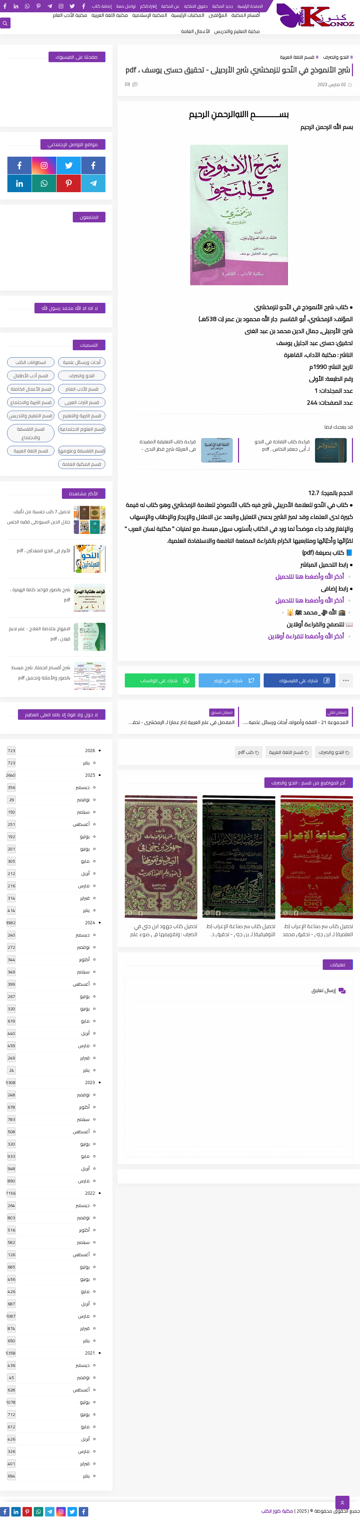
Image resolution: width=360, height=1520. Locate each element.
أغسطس (81, 824)
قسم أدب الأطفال (30, 375)
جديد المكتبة (222, 6)
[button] (299, 680)
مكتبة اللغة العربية (109, 15)
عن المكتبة (170, 6)
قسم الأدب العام (81, 389)
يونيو (85, 848)
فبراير (85, 898)
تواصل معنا (126, 6)
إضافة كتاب (102, 6)
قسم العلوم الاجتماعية (81, 429)
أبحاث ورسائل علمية (82, 362)
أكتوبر (84, 959)
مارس (84, 885)
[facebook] (83, 6)
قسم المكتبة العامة (81, 464)
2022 (90, 1193)
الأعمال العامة (195, 31)
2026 (90, 750)
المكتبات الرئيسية (187, 15)
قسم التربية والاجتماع (31, 402)
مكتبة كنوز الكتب (277, 1511)
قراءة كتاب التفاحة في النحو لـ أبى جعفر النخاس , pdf (282, 445)
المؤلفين (217, 15)
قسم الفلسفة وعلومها (82, 450)
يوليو (85, 836)
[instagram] (61, 6)
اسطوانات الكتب (30, 362)
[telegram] (49, 6)
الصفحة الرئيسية (250, 6)
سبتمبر (83, 812)
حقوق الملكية (196, 6)
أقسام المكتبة (245, 15)
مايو (85, 861)
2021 (90, 1353)
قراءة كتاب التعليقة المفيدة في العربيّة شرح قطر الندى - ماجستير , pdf (168, 445)
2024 (90, 922)
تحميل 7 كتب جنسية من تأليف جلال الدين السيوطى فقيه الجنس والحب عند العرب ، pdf (38, 521)
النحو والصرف (336, 57)
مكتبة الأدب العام (70, 15)
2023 (90, 1082)
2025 (90, 775)
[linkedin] (16, 6)
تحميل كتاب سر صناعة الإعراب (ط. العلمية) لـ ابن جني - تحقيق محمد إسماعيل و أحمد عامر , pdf (317, 929)
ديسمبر (83, 787)
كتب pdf (246, 752)
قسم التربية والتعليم (82, 415)
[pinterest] (38, 6)
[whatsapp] (27, 6)
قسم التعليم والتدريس (30, 415)
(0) (128, 84)
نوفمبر (83, 799)
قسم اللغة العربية (297, 57)
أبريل (85, 873)
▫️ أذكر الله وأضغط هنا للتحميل (314, 576)
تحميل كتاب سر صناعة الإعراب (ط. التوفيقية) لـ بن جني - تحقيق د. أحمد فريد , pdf (240, 929)
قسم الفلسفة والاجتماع (31, 433)
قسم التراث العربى (81, 402)
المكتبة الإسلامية (149, 15)
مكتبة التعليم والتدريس (237, 31)
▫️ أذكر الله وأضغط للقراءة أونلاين (310, 636)
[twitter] (72, 6)
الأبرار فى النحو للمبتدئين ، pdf (43, 550)
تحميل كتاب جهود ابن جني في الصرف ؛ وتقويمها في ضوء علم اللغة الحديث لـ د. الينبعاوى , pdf (163, 929)
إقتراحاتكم (148, 6)
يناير (86, 762)
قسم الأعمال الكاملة (31, 389)
